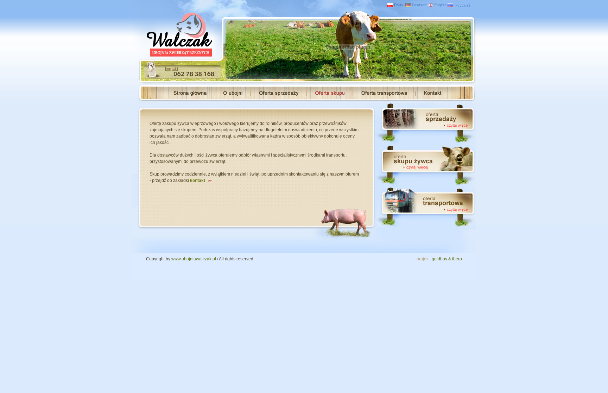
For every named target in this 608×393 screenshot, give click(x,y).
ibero (457, 258)
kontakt (200, 180)
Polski (399, 5)
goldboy (439, 258)
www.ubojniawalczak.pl (193, 258)
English (440, 5)
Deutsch (419, 5)
